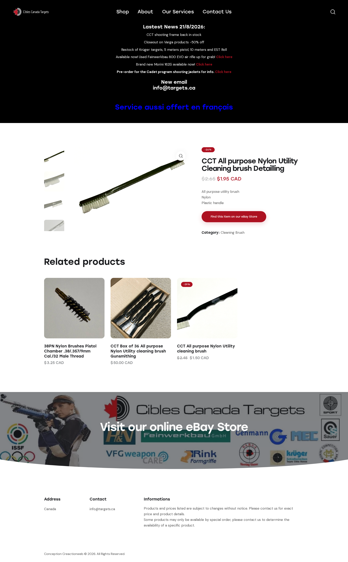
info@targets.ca (174, 88)
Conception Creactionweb (63, 554)
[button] (69, 308)
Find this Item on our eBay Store (234, 216)
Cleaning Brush (232, 232)
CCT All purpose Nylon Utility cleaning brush (206, 348)
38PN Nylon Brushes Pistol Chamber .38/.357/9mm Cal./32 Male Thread (70, 351)
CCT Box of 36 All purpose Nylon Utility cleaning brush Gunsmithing (138, 351)
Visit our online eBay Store (174, 427)
